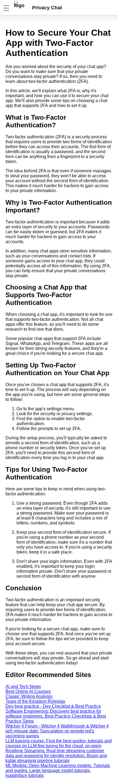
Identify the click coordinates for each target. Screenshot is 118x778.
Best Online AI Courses (28, 691)
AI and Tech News (23, 686)
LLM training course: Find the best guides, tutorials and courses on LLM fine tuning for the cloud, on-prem (58, 743)
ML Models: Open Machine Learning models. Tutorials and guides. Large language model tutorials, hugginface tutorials (57, 770)
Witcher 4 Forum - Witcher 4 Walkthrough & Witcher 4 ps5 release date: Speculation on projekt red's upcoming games (57, 731)
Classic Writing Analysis (28, 696)
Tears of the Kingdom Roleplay (35, 701)
